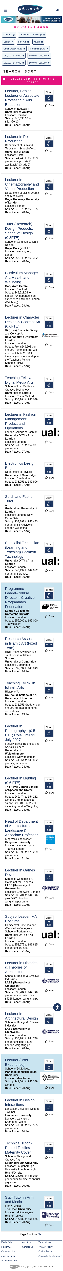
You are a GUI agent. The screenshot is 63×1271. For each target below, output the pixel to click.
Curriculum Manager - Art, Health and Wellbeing (22, 277)
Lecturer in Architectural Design (21, 1016)
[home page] (30, 14)
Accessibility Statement (50, 1256)
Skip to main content (13, 3)
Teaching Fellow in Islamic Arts (20, 685)
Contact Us (27, 1247)
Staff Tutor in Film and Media (19, 1199)
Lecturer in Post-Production (18, 139)
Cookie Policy (45, 1251)
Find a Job (6, 1242)
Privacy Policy (45, 1247)
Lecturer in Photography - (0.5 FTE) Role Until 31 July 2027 (20, 733)
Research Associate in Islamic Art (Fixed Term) (21, 643)
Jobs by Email (8, 1256)
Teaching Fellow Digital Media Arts (19, 380)
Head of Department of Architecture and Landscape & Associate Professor (21, 828)
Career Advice (8, 1251)
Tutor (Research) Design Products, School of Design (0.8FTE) (19, 231)
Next (40, 1234)
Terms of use (44, 1242)
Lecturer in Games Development (20, 872)
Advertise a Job (9, 1260)
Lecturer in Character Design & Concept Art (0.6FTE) (22, 322)
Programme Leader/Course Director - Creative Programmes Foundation (20, 597)
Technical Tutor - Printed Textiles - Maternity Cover (18, 1147)
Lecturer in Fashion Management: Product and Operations (20, 421)
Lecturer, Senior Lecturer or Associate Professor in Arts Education (22, 98)
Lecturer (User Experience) (16, 1062)
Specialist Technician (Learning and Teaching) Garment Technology (22, 550)
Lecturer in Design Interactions (20, 1102)
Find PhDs (6, 1247)
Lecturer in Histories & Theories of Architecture (21, 967)
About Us (26, 1242)
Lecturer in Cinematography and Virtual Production (22, 184)
